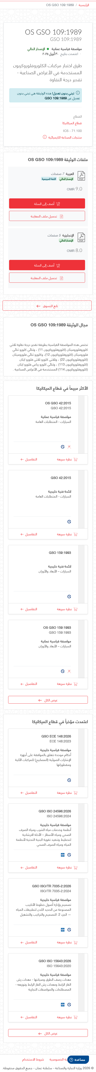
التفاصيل (30, 459)
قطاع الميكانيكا (72, 123)
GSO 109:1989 (56, 98)
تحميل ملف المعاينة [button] (45, 216)
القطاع (77, 116)
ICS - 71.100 (72, 130)
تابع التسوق (49, 305)
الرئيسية (84, 5)
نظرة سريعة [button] (65, 459)
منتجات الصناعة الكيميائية (65, 137)
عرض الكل (50, 700)
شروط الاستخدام (33, 1059)
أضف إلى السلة (45, 203)
